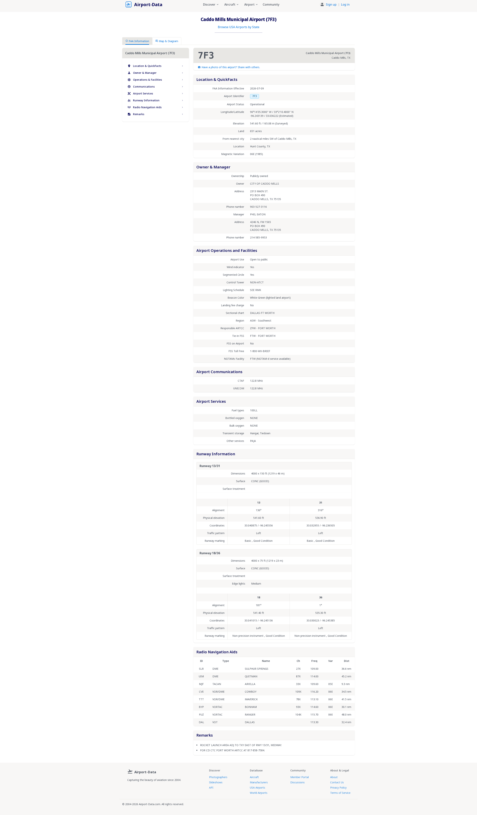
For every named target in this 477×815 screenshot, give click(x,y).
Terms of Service (340, 793)
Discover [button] (209, 4)
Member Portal (299, 777)
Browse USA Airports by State (238, 27)
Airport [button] (249, 4)
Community (271, 4)
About (334, 777)
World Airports (258, 793)
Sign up (331, 4)
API (211, 787)
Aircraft (254, 777)
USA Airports (257, 787)
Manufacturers (259, 782)
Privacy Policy (338, 787)
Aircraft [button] (229, 4)
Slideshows (215, 782)
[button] (335, 4)
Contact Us (337, 782)
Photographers (218, 777)
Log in (345, 4)
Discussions (297, 782)
